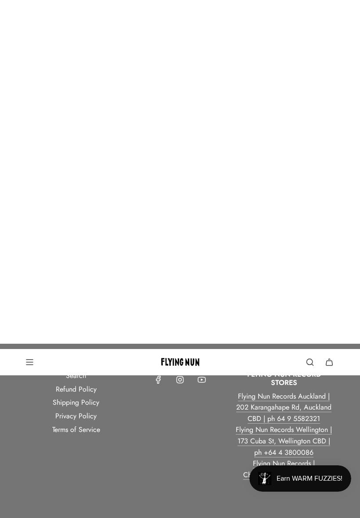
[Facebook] (158, 379)
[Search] (310, 362)
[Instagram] (180, 379)
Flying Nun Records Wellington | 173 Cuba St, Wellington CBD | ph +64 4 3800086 (284, 440)
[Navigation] (29, 362)
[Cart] (329, 362)
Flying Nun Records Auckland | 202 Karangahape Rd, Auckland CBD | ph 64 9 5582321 (283, 407)
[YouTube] (201, 379)
